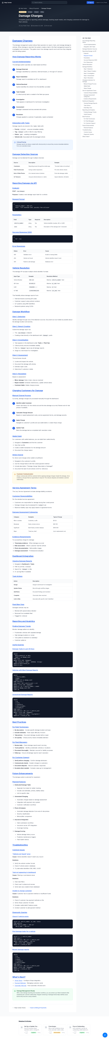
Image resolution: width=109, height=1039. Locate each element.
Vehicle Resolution (21, 268)
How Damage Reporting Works (26, 57)
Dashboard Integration (23, 556)
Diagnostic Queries (19, 912)
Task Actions (17, 576)
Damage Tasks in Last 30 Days (23, 649)
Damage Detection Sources (25, 154)
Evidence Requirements (21, 537)
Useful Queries (18, 645)
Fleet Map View (18, 604)
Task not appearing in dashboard (24, 872)
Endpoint (15, 188)
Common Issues (18, 850)
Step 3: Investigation (20, 340)
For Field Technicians (20, 727)
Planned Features (19, 782)
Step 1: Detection (18, 317)
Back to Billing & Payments (38, 1008)
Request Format (18, 199)
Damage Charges (22, 40)
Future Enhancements (22, 773)
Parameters (16, 215)
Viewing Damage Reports (22, 561)
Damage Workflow (21, 311)
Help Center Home (20, 1008)
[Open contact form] (105, 1035)
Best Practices (19, 722)
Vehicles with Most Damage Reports (25, 670)
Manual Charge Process (21, 395)
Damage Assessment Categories (25, 512)
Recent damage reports (20, 949)
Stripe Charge (17, 455)
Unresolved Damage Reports (22, 694)
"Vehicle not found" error (21, 854)
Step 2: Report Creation (21, 326)
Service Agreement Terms (24, 488)
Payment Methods (20, 983)
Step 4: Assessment (20, 355)
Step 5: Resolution (19, 374)
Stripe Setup (18, 980)
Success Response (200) (22, 232)
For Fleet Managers (19, 742)
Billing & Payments (34, 8)
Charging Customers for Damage (27, 390)
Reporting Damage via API (24, 183)
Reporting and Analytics (23, 621)
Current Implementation (21, 62)
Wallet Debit (17, 436)
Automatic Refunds (20, 985)
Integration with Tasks (21, 123)
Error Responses (18, 246)
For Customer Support (20, 757)
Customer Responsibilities (22, 496)
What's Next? (18, 977)
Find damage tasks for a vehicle (23, 931)
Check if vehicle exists (20, 916)
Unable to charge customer (22, 891)
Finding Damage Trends (21, 626)
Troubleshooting (20, 845)
